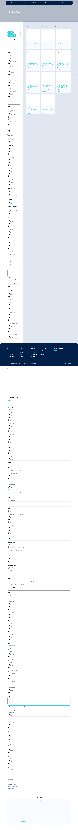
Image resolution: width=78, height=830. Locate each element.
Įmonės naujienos (10, 790)
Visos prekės (33, 356)
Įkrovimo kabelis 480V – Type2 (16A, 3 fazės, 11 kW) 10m (63, 43)
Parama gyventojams (11, 781)
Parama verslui (10, 782)
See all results (12, 35)
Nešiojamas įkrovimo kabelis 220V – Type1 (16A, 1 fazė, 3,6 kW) (62, 86)
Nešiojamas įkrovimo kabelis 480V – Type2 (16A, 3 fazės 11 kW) (47, 108)
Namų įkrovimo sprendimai (12, 784)
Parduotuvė (40, 2)
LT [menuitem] (9, 390)
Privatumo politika (26, 363)
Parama (34, 2)
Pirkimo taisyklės (33, 363)
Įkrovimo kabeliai (33, 352)
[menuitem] (57, 2)
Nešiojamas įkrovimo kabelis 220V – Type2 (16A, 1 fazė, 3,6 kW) (32, 108)
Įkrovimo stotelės (34, 350)
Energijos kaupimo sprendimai (12, 45)
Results (10, 32)
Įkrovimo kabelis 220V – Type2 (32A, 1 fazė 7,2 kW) (47, 43)
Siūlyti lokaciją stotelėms (39, 826)
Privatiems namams (23, 350)
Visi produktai (9, 41)
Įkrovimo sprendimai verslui (12, 786)
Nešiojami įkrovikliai (34, 354)
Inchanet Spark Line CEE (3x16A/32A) (47, 86)
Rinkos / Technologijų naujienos (13, 791)
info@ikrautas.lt (12, 356)
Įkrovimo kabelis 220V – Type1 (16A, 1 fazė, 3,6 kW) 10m (32, 43)
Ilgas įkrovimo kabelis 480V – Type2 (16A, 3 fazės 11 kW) (32, 86)
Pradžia (27, 26)
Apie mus (42, 352)
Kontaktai (49, 2)
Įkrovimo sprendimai (11, 43)
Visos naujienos (10, 779)
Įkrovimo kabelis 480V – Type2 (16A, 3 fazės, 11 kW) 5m (32, 64)
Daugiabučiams (22, 352)
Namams (25, 2)
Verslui (30, 2)
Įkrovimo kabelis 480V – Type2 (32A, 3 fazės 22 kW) (63, 64)
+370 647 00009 (12, 354)
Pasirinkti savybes (45, 91)
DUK (45, 2)
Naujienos (42, 354)
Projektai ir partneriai (11, 788)
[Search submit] (7, 29)
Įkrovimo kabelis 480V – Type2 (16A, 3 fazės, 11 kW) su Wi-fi (47, 64)
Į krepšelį (28, 48)
